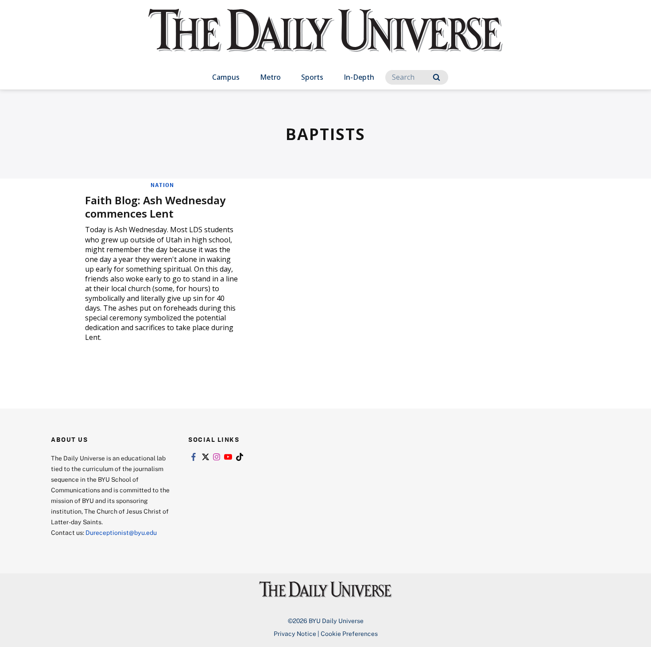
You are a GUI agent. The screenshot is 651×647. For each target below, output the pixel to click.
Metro (270, 77)
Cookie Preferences (349, 633)
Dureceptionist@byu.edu (121, 532)
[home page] (325, 39)
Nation (162, 185)
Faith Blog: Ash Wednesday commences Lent (155, 207)
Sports (312, 77)
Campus (226, 77)
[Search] (436, 77)
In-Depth (359, 77)
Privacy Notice (295, 633)
